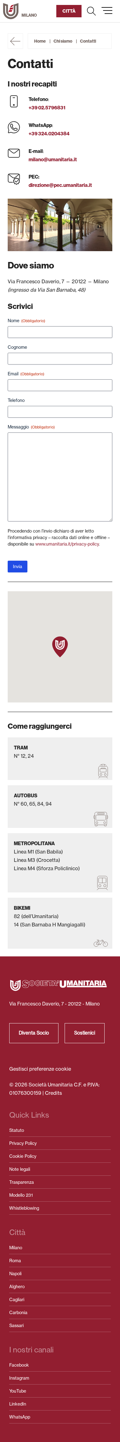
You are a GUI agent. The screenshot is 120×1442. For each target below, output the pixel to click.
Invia (17, 566)
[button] (91, 11)
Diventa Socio (34, 1033)
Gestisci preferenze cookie (40, 1069)
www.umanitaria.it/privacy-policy (67, 543)
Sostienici (84, 1033)
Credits (53, 1093)
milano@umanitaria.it (53, 159)
